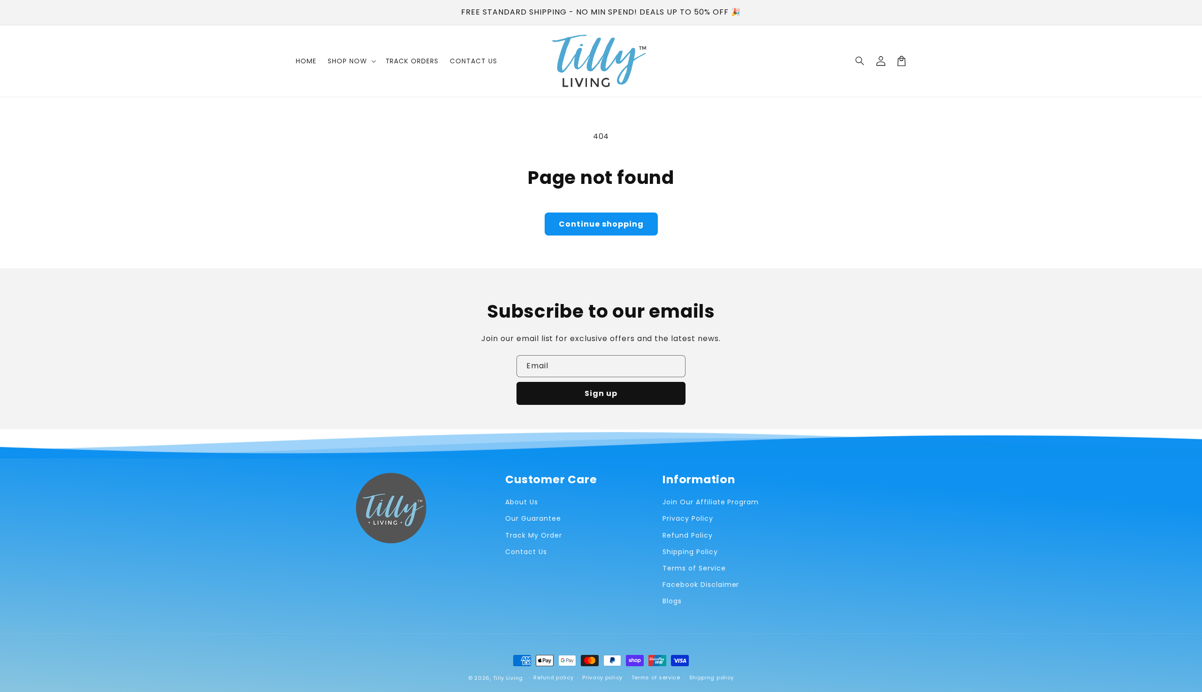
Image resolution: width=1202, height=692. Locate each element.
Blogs (672, 601)
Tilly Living (508, 678)
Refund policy (553, 677)
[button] (860, 61)
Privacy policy (602, 677)
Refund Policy (687, 535)
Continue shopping (601, 224)
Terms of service (656, 677)
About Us (521, 502)
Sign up (601, 393)
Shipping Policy (690, 551)
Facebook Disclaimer (701, 584)
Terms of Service (694, 568)
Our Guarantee (533, 518)
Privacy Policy (688, 518)
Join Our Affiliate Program (711, 502)
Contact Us (526, 551)
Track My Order (533, 535)
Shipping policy (711, 677)
